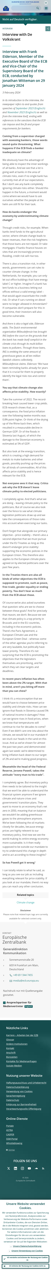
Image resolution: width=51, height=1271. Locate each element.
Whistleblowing (14, 1143)
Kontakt (10, 1048)
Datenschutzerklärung (17, 1087)
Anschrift (10, 1053)
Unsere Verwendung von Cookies (27, 1251)
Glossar (10, 1040)
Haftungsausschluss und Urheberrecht (26, 1083)
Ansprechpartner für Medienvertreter (17, 1005)
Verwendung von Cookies (19, 1091)
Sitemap (11, 1150)
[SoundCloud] (36, 1168)
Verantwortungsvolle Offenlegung (23, 1109)
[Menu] (46, 8)
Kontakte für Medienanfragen (21, 1061)
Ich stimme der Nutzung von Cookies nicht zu (27, 1266)
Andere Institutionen (16, 1044)
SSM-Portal (12, 1139)
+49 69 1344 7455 (23, 975)
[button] (46, 3)
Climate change (25, 903)
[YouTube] (29, 1168)
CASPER (10, 1135)
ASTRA (9, 1130)
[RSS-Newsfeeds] (43, 1168)
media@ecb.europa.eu (26, 981)
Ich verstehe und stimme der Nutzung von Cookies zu (27, 1259)
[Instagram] (22, 1168)
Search (38, 8)
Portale (10, 1126)
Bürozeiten (11, 1057)
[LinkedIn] (15, 1168)
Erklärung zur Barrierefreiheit (21, 1105)
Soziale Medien (14, 1066)
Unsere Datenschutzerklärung (27, 1246)
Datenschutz (12, 1100)
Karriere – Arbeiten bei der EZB (22, 1035)
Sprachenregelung (15, 1096)
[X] (9, 1168)
